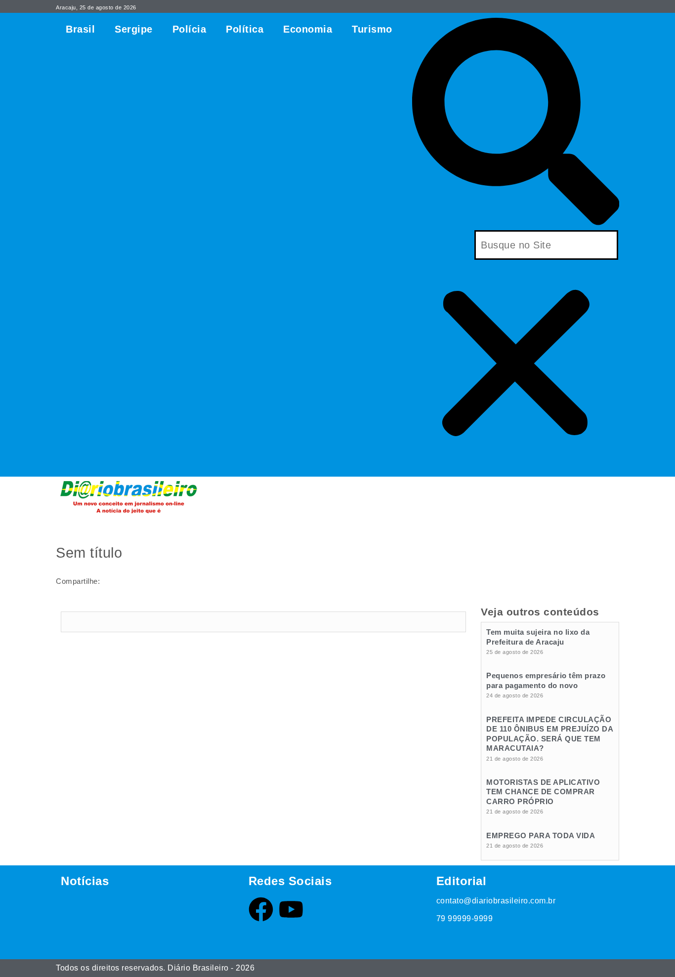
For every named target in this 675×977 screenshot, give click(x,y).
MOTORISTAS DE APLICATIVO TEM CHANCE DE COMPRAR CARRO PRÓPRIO (543, 792)
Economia (307, 29)
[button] (516, 124)
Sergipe (134, 29)
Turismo (372, 29)
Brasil (80, 29)
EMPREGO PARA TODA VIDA (540, 835)
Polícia (189, 29)
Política (244, 29)
